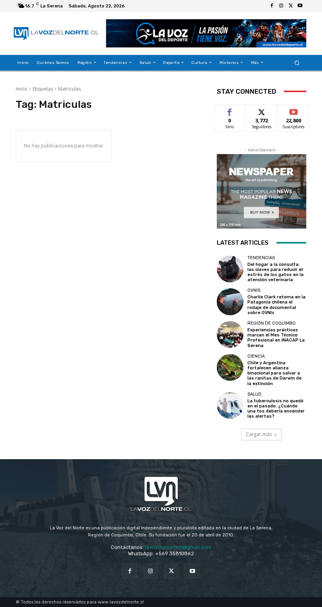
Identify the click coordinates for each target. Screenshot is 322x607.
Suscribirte (294, 110)
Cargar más (259, 434)
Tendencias (261, 258)
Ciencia (256, 356)
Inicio (21, 88)
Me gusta (230, 110)
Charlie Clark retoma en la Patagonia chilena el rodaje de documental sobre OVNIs (276, 304)
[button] (297, 62)
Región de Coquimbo (271, 323)
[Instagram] (281, 6)
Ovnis (253, 290)
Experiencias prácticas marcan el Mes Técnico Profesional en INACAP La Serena (276, 337)
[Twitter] (290, 6)
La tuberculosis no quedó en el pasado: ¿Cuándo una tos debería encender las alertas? (276, 408)
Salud (254, 394)
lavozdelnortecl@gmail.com (178, 547)
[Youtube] (300, 6)
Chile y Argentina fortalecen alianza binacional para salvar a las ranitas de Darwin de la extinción (274, 373)
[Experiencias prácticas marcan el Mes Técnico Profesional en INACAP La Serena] (230, 334)
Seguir (261, 110)
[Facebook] (271, 6)
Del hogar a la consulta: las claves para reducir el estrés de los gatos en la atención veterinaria (275, 272)
